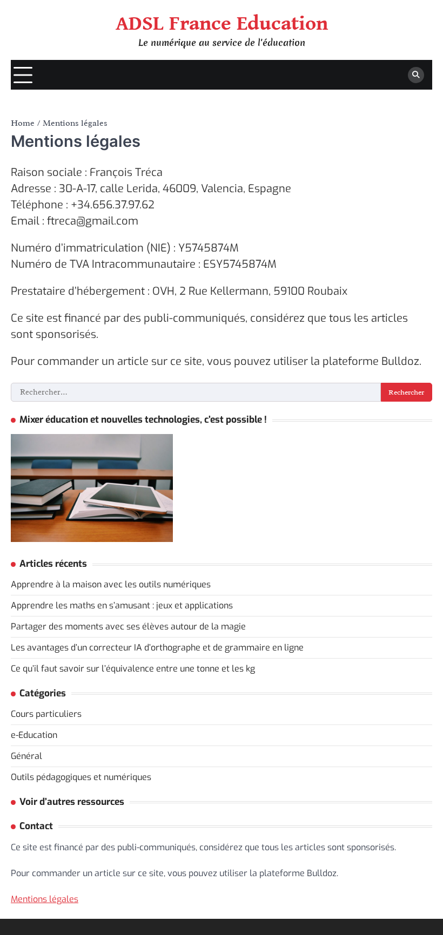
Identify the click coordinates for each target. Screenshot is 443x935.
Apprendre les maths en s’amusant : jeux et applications (122, 605)
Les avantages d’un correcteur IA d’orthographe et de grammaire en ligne (157, 647)
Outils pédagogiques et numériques (81, 777)
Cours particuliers (46, 714)
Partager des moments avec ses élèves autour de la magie (128, 626)
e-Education (34, 735)
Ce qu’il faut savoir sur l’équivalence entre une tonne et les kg (133, 668)
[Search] (416, 75)
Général (26, 756)
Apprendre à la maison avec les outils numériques (111, 584)
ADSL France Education (222, 24)
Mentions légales (44, 899)
